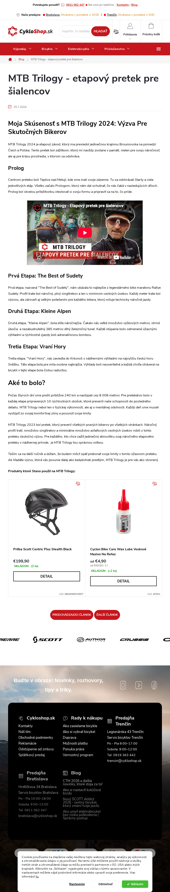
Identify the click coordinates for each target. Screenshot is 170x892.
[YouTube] (138, 685)
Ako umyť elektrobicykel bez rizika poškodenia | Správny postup (82, 815)
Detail (46, 576)
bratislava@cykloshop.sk (37, 816)
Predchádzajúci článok (71, 615)
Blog (134, 5)
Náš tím (24, 732)
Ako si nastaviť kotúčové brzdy (82, 791)
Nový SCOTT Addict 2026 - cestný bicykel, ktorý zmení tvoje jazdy (81, 803)
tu (37, 877)
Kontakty (123, 5)
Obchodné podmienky (35, 737)
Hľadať (100, 31)
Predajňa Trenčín (124, 721)
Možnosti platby (75, 743)
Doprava (69, 737)
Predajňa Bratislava (37, 776)
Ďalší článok (107, 615)
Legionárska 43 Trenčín (125, 732)
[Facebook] (154, 685)
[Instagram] (123, 685)
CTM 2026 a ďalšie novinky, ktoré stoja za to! (82, 782)
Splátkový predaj (31, 755)
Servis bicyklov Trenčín (125, 737)
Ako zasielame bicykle (80, 726)
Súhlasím (137, 884)
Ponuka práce (73, 749)
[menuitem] (22, 49)
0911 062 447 (75, 5)
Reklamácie (27, 743)
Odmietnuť (105, 884)
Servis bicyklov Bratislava (38, 792)
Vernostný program (78, 755)
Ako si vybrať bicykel (79, 732)
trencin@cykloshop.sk (124, 761)
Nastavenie (77, 884)
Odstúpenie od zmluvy (36, 749)
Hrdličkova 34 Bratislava (37, 787)
